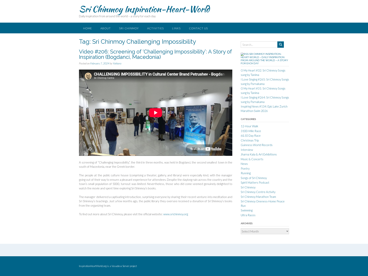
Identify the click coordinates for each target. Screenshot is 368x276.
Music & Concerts (252, 159)
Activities (155, 28)
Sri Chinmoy (129, 28)
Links (176, 28)
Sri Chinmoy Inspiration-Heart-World (144, 9)
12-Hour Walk (249, 126)
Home (87, 28)
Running (246, 173)
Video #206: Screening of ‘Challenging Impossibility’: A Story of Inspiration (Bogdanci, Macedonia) (155, 54)
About (105, 28)
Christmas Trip (250, 140)
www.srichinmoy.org (175, 214)
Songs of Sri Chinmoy (254, 178)
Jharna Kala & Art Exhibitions (259, 154)
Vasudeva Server (121, 266)
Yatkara (117, 63)
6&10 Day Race (251, 135)
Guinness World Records (257, 145)
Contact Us (198, 28)
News (244, 163)
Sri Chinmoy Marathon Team (258, 196)
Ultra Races (248, 215)
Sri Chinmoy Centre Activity (258, 192)
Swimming (247, 210)
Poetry (245, 168)
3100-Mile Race (251, 131)
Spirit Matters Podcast (255, 182)
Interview (247, 149)
